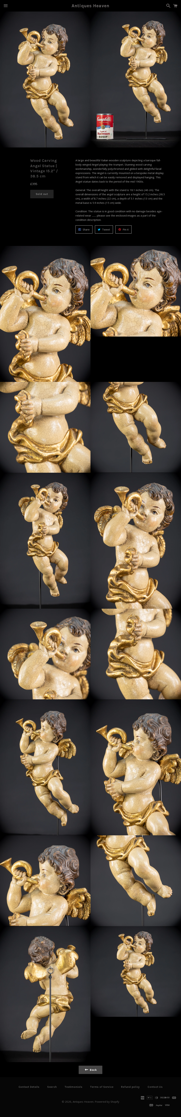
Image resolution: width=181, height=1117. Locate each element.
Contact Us (155, 1086)
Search (52, 1086)
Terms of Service (101, 1086)
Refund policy (130, 1086)
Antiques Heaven (91, 5)
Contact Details (29, 1086)
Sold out (42, 194)
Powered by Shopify (107, 1101)
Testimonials (73, 1086)
